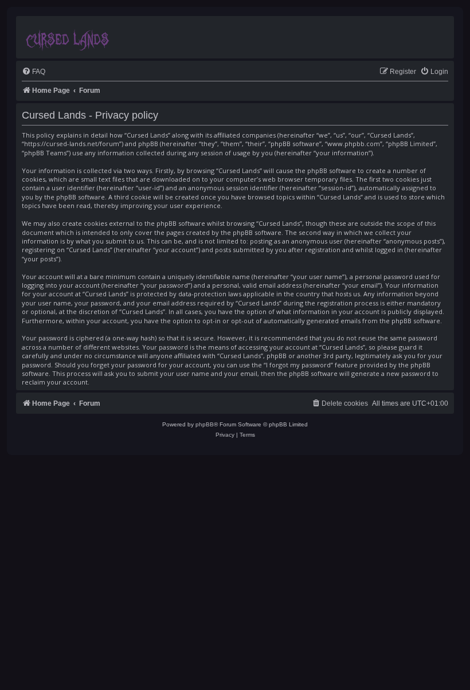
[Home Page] (68, 37)
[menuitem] (33, 72)
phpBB (204, 424)
